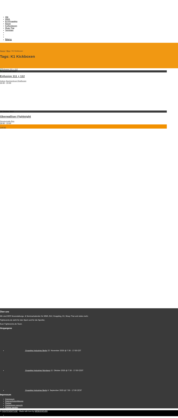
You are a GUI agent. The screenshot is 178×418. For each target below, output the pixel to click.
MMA (7, 19)
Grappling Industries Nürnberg (37, 370)
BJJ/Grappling (11, 21)
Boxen (8, 23)
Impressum (9, 399)
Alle (6, 17)
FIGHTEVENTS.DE (10, 411)
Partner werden (11, 407)
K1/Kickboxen (11, 26)
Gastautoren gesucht (14, 405)
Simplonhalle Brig (7, 121)
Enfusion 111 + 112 (12, 76)
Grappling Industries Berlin (36, 350)
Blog (8, 51)
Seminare (9, 30)
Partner (8, 403)
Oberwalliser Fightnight (15, 116)
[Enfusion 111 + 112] (9, 69)
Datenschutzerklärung (14, 401)
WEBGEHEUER (41, 411)
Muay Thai (9, 28)
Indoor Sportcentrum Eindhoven (13, 81)
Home (2, 51)
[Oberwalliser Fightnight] (26, 109)
